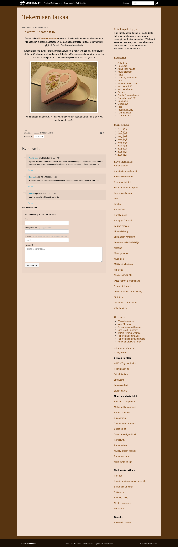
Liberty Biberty (121, 231)
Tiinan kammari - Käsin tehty (128, 291)
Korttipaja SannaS (123, 220)
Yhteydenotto (108, 544)
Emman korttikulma (123, 176)
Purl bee (118, 476)
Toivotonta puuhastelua (125, 302)
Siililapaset (119, 492)
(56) (122, 149)
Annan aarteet (121, 165)
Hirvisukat (119, 508)
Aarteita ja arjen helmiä (125, 171)
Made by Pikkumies (127, 77)
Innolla (117, 204)
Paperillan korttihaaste (129, 336)
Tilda (120, 107)
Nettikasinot (55, 3)
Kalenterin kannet (122, 522)
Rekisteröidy (81, 3)
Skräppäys (123, 104)
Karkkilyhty (119, 440)
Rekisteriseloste (87, 544)
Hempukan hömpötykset (126, 187)
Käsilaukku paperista (124, 401)
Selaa (69, 3)
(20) (122, 128)
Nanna (32, 177)
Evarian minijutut (122, 182)
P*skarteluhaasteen (48, 38)
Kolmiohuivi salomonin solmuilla (130, 481)
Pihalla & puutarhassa (128, 95)
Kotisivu (46, 236)
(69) (122, 146)
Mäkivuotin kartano (123, 264)
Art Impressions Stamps (129, 327)
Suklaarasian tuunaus (125, 423)
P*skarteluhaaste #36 (38, 32)
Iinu (116, 198)
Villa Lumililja (120, 308)
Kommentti (29, 245)
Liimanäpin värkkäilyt (124, 237)
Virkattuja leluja (121, 497)
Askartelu (38, 137)
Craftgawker (120, 352)
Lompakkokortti (121, 385)
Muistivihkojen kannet (124, 451)
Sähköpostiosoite (38, 228)
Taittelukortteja (121, 374)
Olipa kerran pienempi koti (127, 281)
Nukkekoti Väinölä (123, 275)
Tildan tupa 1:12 (125, 110)
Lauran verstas (121, 226)
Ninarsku (118, 270)
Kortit (120, 75)
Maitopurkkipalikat (123, 462)
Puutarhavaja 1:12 (127, 98)
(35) (122, 134)
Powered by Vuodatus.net (148, 544)
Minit (120, 80)
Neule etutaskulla (122, 503)
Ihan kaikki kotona (123, 193)
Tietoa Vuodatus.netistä (73, 544)
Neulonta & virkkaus (127, 83)
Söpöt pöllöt (120, 429)
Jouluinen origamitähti (125, 434)
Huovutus (122, 66)
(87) (122, 143)
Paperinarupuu (121, 456)
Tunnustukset (124, 113)
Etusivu (47, 3)
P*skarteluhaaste (126, 321)
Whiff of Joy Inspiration (125, 363)
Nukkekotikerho (125, 89)
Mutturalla (119, 259)
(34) (122, 131)
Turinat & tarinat (125, 115)
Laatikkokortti (120, 391)
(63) (122, 137)
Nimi (27, 219)
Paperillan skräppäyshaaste (131, 339)
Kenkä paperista (122, 412)
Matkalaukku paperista (125, 407)
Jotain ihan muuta (126, 69)
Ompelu (121, 92)
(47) (122, 152)
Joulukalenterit (125, 72)
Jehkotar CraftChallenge (130, 342)
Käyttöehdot (99, 544)
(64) (122, 140)
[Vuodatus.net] (28, 543)
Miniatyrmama (121, 253)
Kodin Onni (119, 209)
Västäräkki (33, 158)
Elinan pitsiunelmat (123, 487)
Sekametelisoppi (122, 286)
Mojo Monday (124, 324)
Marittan (118, 248)
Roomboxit (123, 101)
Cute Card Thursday (128, 330)
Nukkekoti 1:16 (125, 86)
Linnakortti (119, 380)
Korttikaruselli (121, 215)
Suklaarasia (120, 418)
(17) (122, 155)
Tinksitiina (119, 297)
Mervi (31, 193)
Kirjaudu (126, 3)
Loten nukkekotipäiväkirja (126, 242)
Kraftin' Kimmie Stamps (129, 333)
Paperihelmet (120, 445)
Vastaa (30, 170)
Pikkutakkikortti (121, 369)
